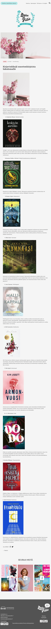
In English (44, 3)
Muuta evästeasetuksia (28, 623)
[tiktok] (46, 621)
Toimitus (28, 3)
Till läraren (39, 3)
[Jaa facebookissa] (10, 547)
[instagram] (9, 578)
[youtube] (7, 624)
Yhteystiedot (4, 621)
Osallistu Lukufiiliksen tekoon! (9, 3)
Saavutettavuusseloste (17, 623)
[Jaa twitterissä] (12, 547)
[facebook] (42, 578)
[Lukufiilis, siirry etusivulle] (25, 18)
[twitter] (25, 578)
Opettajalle (33, 3)
